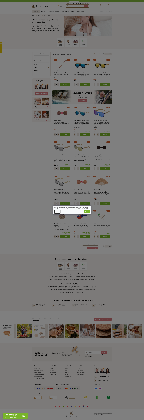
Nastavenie (57, 212)
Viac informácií (85, 208)
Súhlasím (87, 211)
